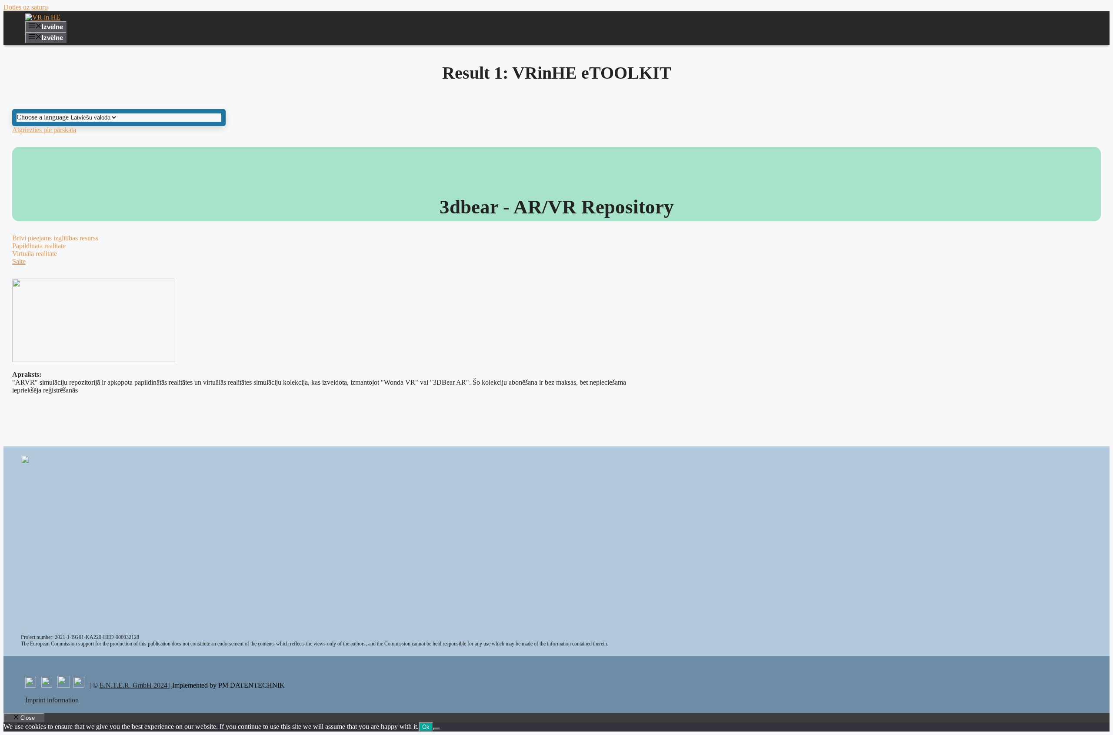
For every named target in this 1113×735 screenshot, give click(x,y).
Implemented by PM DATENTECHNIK (228, 685)
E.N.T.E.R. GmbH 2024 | (136, 685)
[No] (436, 729)
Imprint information (52, 700)
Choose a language (43, 117)
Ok (426, 727)
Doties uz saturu (25, 7)
